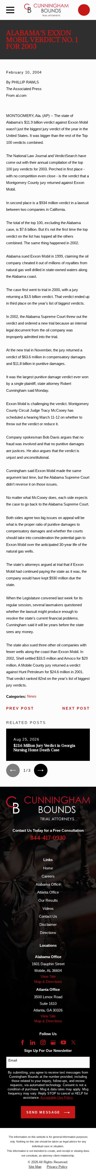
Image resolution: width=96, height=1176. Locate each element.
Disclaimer (48, 924)
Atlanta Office (48, 892)
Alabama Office (48, 884)
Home (48, 868)
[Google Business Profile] (53, 1042)
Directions (48, 933)
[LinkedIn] (32, 1042)
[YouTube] (63, 1042)
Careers (48, 876)
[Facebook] (22, 1042)
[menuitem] (35, 1167)
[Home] (46, 10)
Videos (48, 908)
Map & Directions (48, 982)
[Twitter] (73, 1042)
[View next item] (41, 770)
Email (12, 1060)
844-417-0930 (48, 838)
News (31, 696)
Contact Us (48, 916)
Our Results (48, 900)
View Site (48, 976)
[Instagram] (43, 1042)
